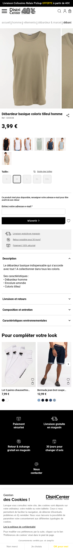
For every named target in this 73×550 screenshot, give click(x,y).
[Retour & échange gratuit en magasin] (19, 441)
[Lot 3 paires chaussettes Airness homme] (7, 400)
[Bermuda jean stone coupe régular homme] (38, 400)
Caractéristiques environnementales (25, 320)
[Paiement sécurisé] (19, 418)
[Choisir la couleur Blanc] (18, 144)
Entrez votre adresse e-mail (17, 206)
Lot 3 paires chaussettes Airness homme (15, 390)
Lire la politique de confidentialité (19, 527)
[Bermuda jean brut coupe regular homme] (42, 400)
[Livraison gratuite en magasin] (54, 418)
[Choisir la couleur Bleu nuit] (50, 144)
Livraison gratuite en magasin (26, 234)
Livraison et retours (14, 299)
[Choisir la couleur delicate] (7, 158)
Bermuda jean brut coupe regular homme (51, 390)
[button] (55, 11)
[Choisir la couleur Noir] (7, 144)
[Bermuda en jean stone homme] (54, 400)
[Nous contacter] (36, 464)
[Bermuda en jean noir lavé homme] (46, 400)
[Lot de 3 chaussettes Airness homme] (3, 400)
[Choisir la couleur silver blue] (39, 144)
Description (9, 258)
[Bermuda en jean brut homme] (50, 400)
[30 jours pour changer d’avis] (54, 441)
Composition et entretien (18, 309)
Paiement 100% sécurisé (24, 245)
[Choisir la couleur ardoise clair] (61, 144)
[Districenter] (15, 11)
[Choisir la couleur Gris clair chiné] (28, 144)
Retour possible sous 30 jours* (27, 239)
